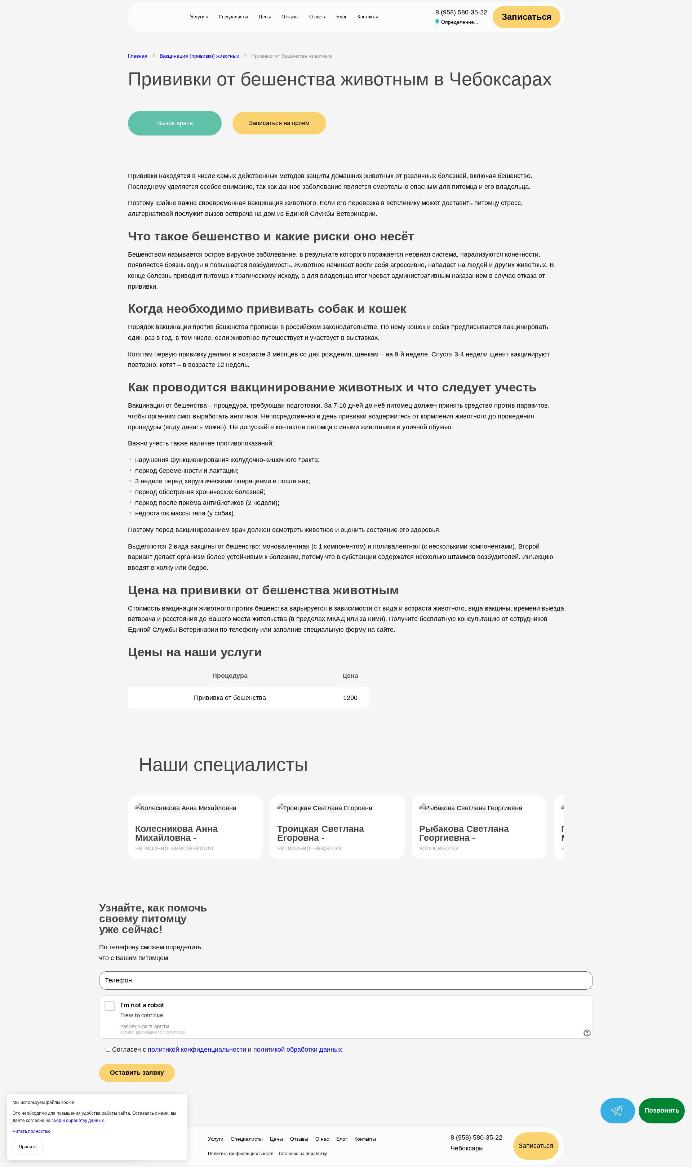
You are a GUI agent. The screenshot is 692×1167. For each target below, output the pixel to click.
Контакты (368, 16)
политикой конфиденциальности (197, 1049)
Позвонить (661, 1110)
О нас (315, 16)
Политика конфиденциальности (241, 1153)
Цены (265, 16)
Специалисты (233, 16)
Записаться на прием (279, 123)
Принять (28, 1146)
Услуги (197, 16)
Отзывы (289, 16)
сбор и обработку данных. (78, 1120)
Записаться (526, 17)
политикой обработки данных (297, 1049)
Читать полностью (31, 1131)
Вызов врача (175, 123)
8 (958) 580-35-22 (461, 12)
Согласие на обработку (303, 1153)
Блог (341, 16)
